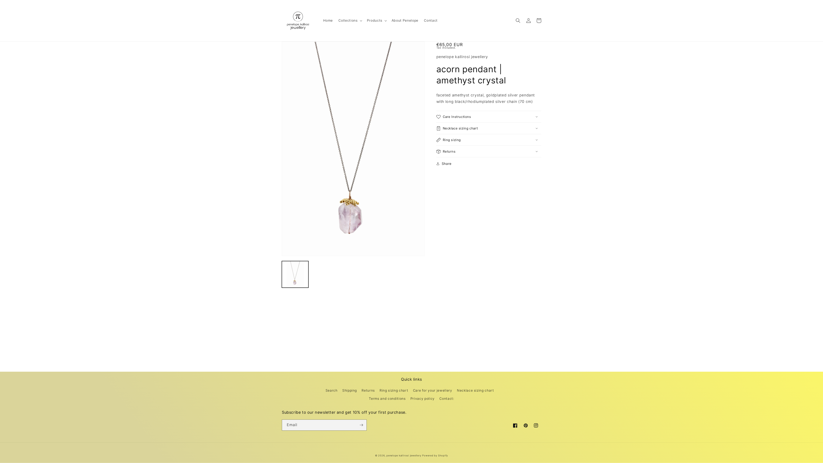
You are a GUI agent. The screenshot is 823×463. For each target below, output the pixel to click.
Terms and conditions (387, 399)
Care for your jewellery (432, 390)
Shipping (349, 390)
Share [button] (447, 164)
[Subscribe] (361, 425)
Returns (368, 390)
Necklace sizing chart (475, 390)
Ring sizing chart (394, 390)
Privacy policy (422, 399)
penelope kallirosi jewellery (403, 455)
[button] (350, 21)
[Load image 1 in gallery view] (295, 274)
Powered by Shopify (435, 455)
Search (332, 390)
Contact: (446, 399)
